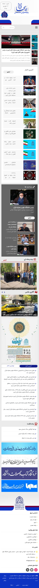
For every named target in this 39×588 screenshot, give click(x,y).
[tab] (35, 38)
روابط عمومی (33, 525)
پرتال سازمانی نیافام (4, 578)
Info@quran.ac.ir (30, 561)
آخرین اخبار (28, 366)
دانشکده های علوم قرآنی (30, 542)
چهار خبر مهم (33, 520)
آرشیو (8, 72)
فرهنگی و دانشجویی (31, 537)
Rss (12, 585)
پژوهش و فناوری (32, 540)
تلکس (17, 585)
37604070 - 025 (31, 557)
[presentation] (4, 292)
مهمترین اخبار (10, 366)
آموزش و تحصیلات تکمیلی (30, 534)
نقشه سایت (25, 585)
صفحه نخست (33, 517)
